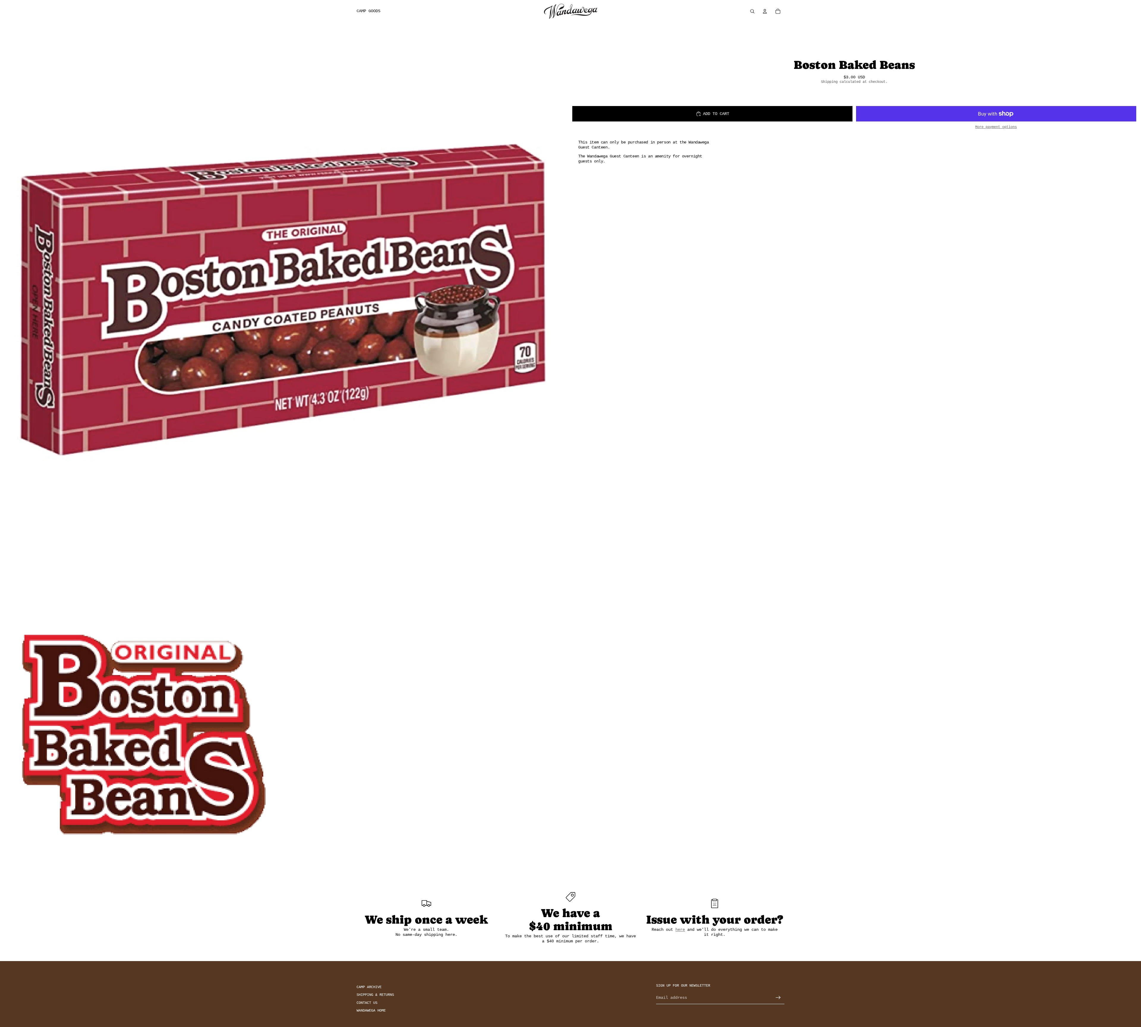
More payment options (996, 127)
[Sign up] (778, 997)
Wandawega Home (371, 1011)
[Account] (764, 11)
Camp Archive (369, 987)
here (680, 929)
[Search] (752, 11)
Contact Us (367, 1003)
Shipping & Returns (375, 995)
